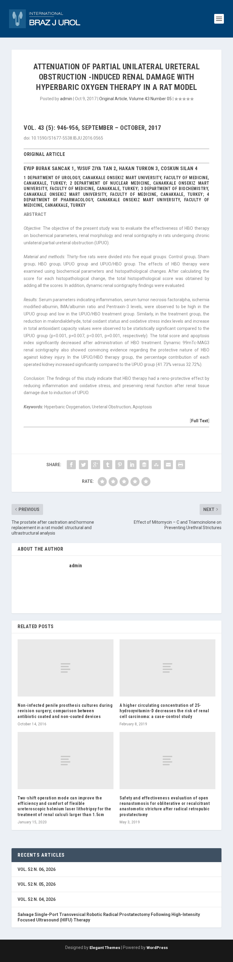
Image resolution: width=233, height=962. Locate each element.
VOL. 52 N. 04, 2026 (37, 899)
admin (66, 98)
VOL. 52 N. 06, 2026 (37, 869)
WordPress (157, 947)
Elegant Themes (104, 947)
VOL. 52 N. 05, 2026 (37, 884)
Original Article (113, 98)
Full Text (199, 420)
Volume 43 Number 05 (150, 98)
